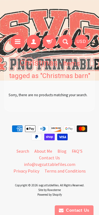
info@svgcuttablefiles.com (49, 164)
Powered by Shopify (49, 195)
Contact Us (49, 157)
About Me (43, 151)
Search (22, 151)
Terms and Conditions (65, 171)
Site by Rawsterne (49, 190)
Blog (62, 151)
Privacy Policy (26, 171)
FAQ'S (77, 151)
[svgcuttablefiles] (49, 18)
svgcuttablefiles (48, 185)
